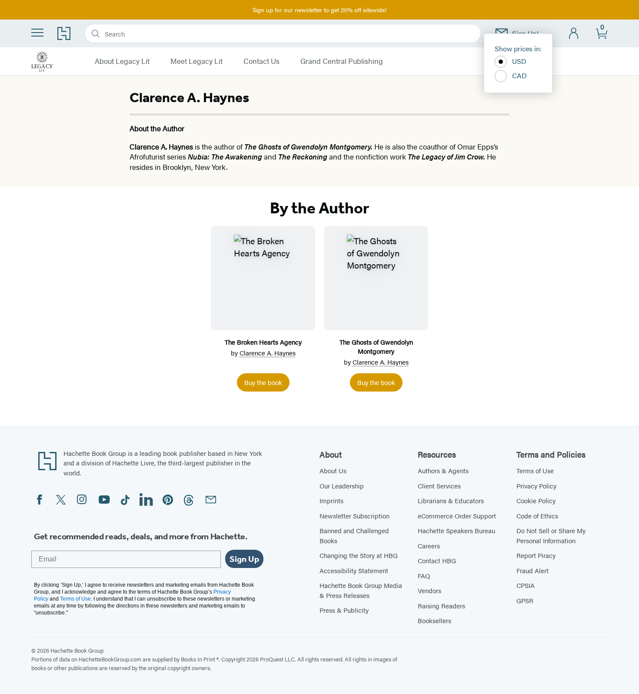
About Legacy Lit (122, 61)
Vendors (429, 590)
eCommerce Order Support (457, 515)
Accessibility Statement (354, 570)
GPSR (524, 600)
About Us (333, 470)
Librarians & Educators (451, 500)
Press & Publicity (344, 609)
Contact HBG (437, 560)
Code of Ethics (537, 515)
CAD (519, 75)
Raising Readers (441, 605)
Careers (429, 545)
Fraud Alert (532, 570)
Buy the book (263, 382)
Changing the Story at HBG (359, 555)
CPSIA (525, 585)
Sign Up (244, 559)
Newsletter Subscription (354, 515)
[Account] (574, 33)
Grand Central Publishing (341, 61)
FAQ (424, 575)
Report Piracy (536, 555)
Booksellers (434, 620)
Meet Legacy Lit (196, 61)
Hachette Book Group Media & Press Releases (361, 590)
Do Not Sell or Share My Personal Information (551, 535)
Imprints (331, 500)
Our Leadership (342, 485)
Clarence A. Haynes (268, 352)
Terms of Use (535, 470)
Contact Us (261, 61)
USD (519, 61)
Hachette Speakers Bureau (456, 530)
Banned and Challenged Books (354, 535)
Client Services (439, 485)
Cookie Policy (536, 500)
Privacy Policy (536, 485)
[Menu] (37, 33)
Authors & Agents (443, 470)
